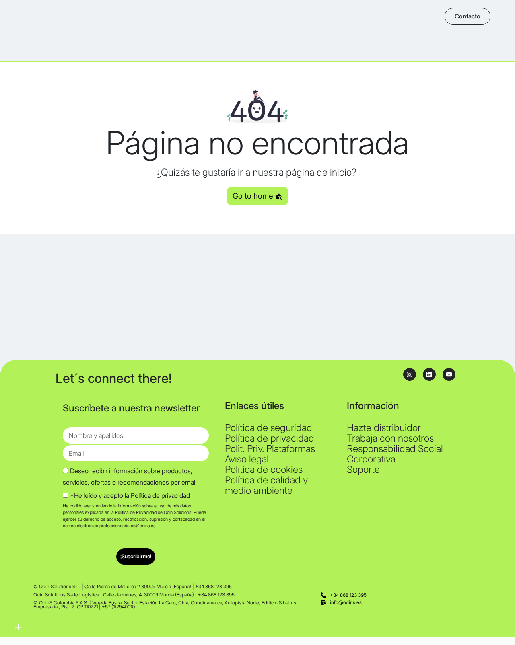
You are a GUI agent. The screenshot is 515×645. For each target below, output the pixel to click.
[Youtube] (449, 374)
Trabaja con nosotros (390, 438)
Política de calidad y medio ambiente (266, 485)
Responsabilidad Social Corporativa (395, 454)
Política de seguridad (268, 427)
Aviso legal (247, 459)
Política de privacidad (269, 438)
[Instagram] (409, 374)
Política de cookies (264, 469)
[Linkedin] (429, 374)
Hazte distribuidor (384, 427)
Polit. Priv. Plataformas (270, 448)
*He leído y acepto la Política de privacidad (130, 495)
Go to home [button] (254, 196)
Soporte (363, 469)
